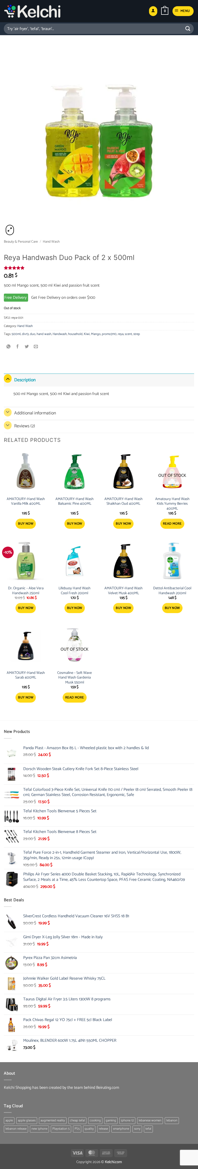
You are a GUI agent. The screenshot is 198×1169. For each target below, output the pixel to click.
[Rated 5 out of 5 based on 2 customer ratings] (99, 268)
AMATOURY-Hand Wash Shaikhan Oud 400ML (123, 501)
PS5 (77, 1128)
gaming (111, 1120)
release (103, 1128)
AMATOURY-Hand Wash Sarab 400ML (26, 675)
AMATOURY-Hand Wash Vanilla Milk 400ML (26, 501)
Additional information (35, 413)
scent (128, 334)
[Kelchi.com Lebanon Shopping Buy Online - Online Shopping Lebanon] (32, 11)
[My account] (153, 11)
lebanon (171, 1120)
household (75, 334)
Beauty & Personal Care (21, 241)
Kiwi (87, 334)
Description (25, 380)
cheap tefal (77, 1120)
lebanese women (150, 1120)
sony (137, 1128)
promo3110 (109, 334)
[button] (164, 11)
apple (9, 1120)
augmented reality (52, 1120)
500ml (16, 334)
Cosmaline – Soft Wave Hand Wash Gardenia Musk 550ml (74, 678)
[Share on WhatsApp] (8, 347)
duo (32, 334)
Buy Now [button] (25, 523)
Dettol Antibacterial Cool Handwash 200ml (172, 590)
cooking (95, 1120)
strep (136, 334)
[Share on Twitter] (27, 347)
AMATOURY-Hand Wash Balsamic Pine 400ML (74, 501)
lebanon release (16, 1128)
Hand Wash (51, 241)
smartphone (121, 1128)
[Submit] (188, 29)
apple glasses (27, 1120)
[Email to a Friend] (36, 347)
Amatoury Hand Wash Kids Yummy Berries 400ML (172, 504)
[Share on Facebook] (17, 347)
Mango (96, 334)
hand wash (44, 334)
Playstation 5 (61, 1128)
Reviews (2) (24, 426)
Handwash (60, 334)
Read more (172, 523)
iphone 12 (127, 1120)
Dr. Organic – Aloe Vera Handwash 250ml (26, 590)
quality (89, 1128)
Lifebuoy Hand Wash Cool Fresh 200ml (74, 590)
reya (120, 334)
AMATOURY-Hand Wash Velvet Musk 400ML (123, 590)
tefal (148, 1128)
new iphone (39, 1128)
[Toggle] (8, 378)
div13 (25, 334)
